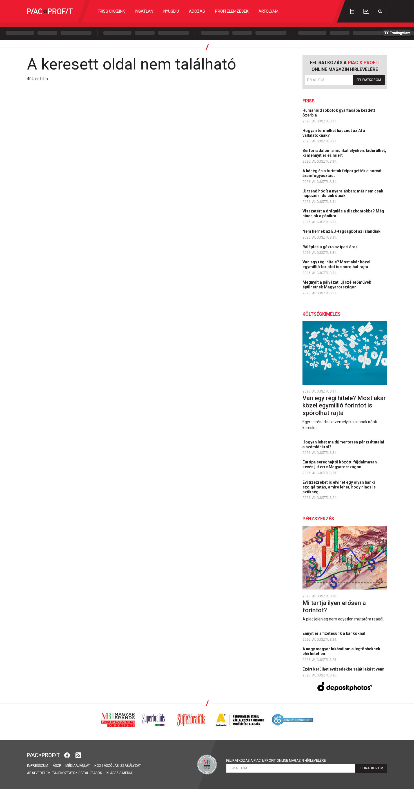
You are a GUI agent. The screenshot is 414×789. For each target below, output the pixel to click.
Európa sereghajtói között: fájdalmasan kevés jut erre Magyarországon (339, 464)
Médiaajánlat (77, 766)
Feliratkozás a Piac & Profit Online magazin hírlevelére (276, 761)
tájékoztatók (64, 773)
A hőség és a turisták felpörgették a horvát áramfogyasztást (342, 173)
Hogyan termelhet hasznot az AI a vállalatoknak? (333, 133)
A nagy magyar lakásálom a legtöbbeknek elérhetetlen (341, 651)
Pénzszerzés (318, 518)
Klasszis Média (119, 773)
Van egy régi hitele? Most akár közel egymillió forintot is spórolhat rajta (336, 264)
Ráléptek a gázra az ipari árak (330, 247)
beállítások (91, 773)
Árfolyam (269, 11)
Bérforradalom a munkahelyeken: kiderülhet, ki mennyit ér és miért (344, 153)
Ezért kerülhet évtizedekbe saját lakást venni (344, 669)
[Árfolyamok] (366, 11)
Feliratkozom (369, 80)
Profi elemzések (231, 11)
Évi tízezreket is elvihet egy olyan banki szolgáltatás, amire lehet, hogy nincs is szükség (339, 487)
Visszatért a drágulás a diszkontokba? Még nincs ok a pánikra (343, 213)
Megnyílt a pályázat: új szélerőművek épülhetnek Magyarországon (336, 284)
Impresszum (37, 766)
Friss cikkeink (111, 11)
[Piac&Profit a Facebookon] (67, 755)
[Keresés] (380, 11)
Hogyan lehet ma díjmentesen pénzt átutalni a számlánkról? (343, 444)
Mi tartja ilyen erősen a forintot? (334, 606)
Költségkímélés (321, 314)
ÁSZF (57, 766)
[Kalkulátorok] (352, 11)
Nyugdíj (171, 11)
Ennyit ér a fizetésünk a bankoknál (334, 633)
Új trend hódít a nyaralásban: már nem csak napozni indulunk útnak (342, 193)
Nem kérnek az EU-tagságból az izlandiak (341, 231)
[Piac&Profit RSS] (78, 755)
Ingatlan (144, 11)
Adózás (197, 11)
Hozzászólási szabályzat (117, 766)
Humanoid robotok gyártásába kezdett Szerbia (338, 112)
